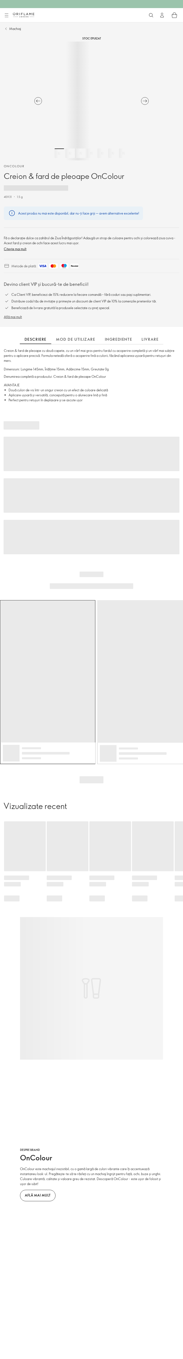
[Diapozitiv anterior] (38, 101)
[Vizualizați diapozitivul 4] (91, 153)
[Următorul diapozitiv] (145, 101)
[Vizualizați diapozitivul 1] (59, 153)
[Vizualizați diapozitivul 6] (113, 153)
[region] (91, 101)
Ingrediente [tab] (118, 339)
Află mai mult (13, 317)
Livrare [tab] (150, 339)
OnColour (14, 166)
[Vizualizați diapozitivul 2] (70, 153)
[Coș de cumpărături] (174, 15)
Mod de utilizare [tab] (75, 339)
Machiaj (15, 28)
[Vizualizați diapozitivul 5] (102, 153)
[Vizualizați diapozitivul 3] (81, 153)
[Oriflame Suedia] (24, 15)
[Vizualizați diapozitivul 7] (123, 153)
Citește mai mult (15, 249)
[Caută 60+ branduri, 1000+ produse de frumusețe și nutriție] (151, 15)
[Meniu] (6, 15)
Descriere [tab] (35, 339)
